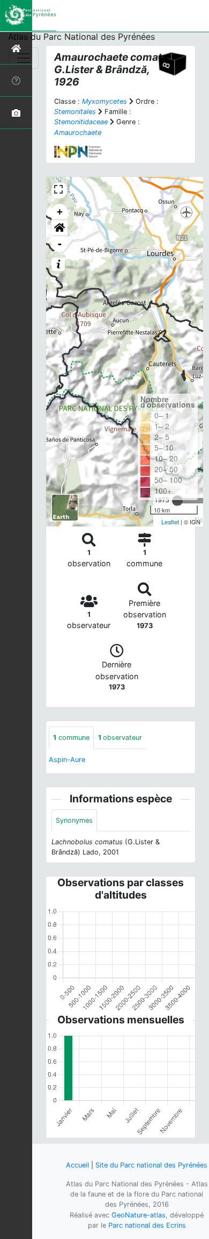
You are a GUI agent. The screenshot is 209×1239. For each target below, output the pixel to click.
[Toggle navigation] (24, 58)
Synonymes (74, 820)
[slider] (177, 500)
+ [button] (60, 211)
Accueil (77, 1165)
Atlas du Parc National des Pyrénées (81, 36)
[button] (59, 228)
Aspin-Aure (67, 760)
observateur (120, 738)
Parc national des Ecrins (147, 1225)
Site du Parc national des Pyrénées (151, 1165)
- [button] (60, 244)
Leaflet (170, 521)
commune (71, 738)
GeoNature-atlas (138, 1215)
